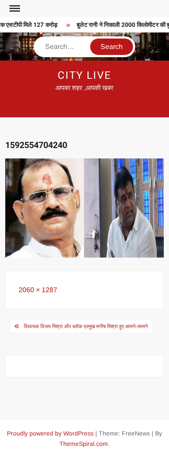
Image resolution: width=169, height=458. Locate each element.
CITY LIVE (84, 75)
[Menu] (14, 8)
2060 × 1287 (38, 290)
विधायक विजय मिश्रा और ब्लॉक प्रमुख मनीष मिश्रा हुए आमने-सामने (86, 326)
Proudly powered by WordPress (50, 433)
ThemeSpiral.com (83, 443)
